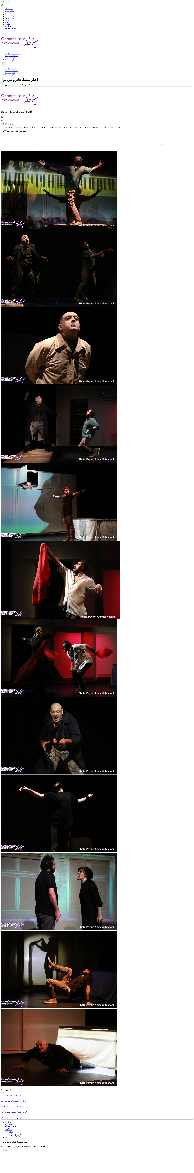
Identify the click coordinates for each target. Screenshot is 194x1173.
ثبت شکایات (9, 1130)
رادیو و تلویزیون (10, 16)
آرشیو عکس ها (10, 58)
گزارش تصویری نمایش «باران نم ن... (13, 1095)
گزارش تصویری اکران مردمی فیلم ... (13, 1101)
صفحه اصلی (9, 9)
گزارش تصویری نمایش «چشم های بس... (14, 1112)
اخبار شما (8, 1128)
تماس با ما (8, 1124)
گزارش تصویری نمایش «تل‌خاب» (12, 1117)
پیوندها (7, 1137)
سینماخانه (120, 127)
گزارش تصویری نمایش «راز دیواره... (13, 1106)
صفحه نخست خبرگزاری (13, 54)
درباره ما (8, 26)
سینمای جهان (9, 13)
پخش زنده (16, 1135)
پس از (103, 127)
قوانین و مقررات (10, 1126)
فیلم (6, 22)
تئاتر (6, 14)
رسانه (11, 1132)
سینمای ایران (9, 11)
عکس (7, 20)
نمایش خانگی (9, 18)
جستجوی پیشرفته (11, 28)
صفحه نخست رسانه (11, 56)
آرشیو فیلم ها (9, 59)
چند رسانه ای (9, 24)
